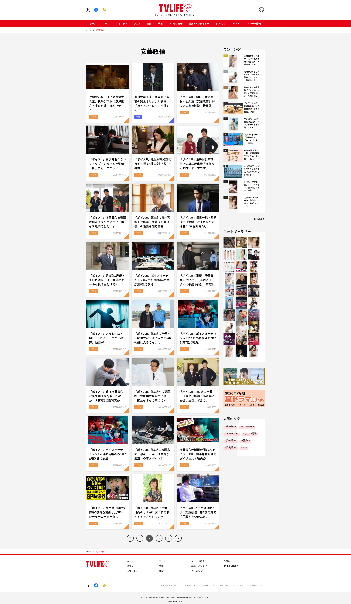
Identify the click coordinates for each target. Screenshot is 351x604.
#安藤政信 (100, 30)
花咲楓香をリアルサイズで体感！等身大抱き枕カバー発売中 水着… (251, 60)
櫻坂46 (246, 440)
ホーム (93, 23)
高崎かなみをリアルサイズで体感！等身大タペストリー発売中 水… (251, 76)
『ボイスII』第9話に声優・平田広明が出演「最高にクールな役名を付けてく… (107, 280)
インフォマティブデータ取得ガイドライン (249, 585)
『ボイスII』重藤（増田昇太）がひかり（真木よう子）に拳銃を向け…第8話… (198, 280)
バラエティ (121, 23)
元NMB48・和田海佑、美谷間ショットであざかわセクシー (251, 201)
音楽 (149, 23)
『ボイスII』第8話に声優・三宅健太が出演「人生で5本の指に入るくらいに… (152, 338)
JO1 (244, 447)
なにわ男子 (250, 433)
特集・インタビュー (199, 23)
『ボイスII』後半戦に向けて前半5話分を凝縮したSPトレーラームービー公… (107, 512)
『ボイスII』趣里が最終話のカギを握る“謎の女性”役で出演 (152, 164)
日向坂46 (231, 447)
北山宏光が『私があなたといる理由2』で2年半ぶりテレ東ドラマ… (252, 170)
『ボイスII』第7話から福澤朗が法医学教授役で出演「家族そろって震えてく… (152, 396)
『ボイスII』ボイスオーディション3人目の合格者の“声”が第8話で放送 (152, 280)
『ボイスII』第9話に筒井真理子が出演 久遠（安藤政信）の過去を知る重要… (152, 222)
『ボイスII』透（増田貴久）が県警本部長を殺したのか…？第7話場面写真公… (107, 396)
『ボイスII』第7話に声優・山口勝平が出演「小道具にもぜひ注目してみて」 (197, 396)
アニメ (137, 23)
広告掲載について (208, 585)
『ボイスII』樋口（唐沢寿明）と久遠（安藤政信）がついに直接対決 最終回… (197, 101)
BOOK (236, 23)
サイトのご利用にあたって (171, 585)
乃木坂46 (231, 440)
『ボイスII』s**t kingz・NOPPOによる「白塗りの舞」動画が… (106, 338)
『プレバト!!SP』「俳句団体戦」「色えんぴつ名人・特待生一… (251, 138)
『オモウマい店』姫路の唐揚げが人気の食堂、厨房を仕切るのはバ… (251, 107)
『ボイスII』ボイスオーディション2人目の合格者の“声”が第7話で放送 (198, 338)
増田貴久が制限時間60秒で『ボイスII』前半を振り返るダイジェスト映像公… (198, 454)
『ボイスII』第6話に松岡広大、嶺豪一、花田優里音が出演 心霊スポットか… (152, 454)
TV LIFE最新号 (254, 23)
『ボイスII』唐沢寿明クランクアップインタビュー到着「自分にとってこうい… (107, 164)
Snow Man (232, 433)
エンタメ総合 (175, 23)
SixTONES (248, 426)
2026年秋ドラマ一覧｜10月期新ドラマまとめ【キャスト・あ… (252, 154)
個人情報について (191, 585)
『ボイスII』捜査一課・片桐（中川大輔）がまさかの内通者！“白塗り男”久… (198, 222)
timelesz (231, 426)
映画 (160, 23)
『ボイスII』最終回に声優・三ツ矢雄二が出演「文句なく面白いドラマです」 (198, 164)
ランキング (221, 23)
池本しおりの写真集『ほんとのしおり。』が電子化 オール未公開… (251, 91)
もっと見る (259, 219)
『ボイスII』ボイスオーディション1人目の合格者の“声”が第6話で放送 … (107, 454)
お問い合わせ (224, 585)
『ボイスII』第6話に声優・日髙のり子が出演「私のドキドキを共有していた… (152, 512)
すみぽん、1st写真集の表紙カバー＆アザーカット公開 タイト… (251, 123)
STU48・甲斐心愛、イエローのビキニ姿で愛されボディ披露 (251, 186)
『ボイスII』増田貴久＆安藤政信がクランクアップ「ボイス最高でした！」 (107, 222)
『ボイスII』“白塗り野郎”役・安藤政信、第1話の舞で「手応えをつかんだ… (198, 512)
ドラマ (106, 23)
